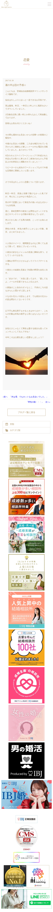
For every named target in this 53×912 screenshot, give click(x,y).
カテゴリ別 (15, 430)
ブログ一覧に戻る (26, 412)
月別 (12, 424)
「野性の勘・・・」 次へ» (38, 402)
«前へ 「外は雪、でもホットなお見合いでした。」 (25, 397)
